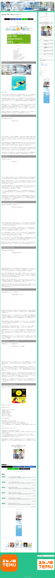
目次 (17, 48)
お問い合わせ (28, 575)
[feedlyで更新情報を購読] (46, 18)
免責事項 (32, 575)
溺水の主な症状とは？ (17, 51)
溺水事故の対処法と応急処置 (18, 55)
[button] (30, 19)
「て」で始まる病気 (4, 464)
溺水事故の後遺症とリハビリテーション (19, 56)
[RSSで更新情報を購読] (47, 18)
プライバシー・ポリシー (23, 575)
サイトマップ (35, 575)
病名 (8, 464)
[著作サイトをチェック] (45, 18)
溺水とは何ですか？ (16, 50)
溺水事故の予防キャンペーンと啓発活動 (19, 57)
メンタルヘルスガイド (44, 65)
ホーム (19, 575)
